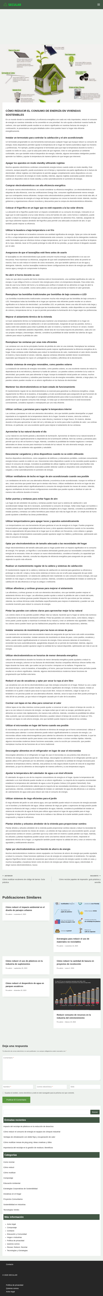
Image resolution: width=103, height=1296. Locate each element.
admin (10, 914)
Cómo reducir (8, 1167)
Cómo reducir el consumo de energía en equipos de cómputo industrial (31, 1132)
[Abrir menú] (98, 4)
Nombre (7, 1087)
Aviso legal (11, 1224)
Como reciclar (9, 1162)
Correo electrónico (45, 1087)
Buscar (95, 1112)
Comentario (8, 1058)
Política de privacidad (15, 1241)
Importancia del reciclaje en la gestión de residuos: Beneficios (28, 1148)
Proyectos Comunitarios (13, 1199)
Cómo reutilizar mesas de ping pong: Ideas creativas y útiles (27, 1142)
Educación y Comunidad (17, 1234)
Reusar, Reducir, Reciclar (17, 1247)
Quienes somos (13, 1244)
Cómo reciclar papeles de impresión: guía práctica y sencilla (80, 879)
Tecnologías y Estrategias (17, 1251)
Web (72, 1087)
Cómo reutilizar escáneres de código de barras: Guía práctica (23, 879)
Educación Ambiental (11, 1183)
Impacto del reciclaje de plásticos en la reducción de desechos (28, 1126)
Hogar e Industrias (14, 1237)
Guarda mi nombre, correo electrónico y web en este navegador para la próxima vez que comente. (39, 1093)
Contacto (10, 1231)
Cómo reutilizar (9, 1173)
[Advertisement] (51, 24)
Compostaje (8, 1178)
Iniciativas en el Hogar (12, 1194)
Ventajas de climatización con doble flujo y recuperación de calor (29, 1137)
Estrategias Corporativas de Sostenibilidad (20, 1189)
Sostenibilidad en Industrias (14, 1205)
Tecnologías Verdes (11, 1210)
